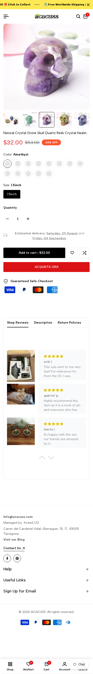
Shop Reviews (17, 322)
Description (43, 322)
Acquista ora (46, 267)
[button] (72, 253)
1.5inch (12, 194)
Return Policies (69, 322)
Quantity (10, 208)
